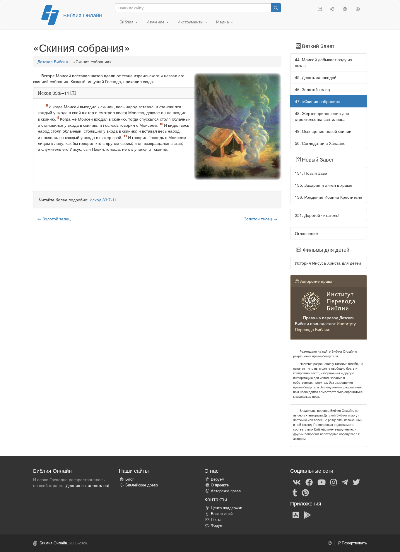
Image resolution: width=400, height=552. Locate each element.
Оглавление (306, 233)
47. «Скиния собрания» (317, 101)
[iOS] (296, 514)
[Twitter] (356, 481)
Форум (217, 525)
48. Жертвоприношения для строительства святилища (322, 116)
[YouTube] (321, 481)
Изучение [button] (156, 22)
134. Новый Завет (312, 173)
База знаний (222, 513)
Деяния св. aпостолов (87, 485)
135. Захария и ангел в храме (323, 185)
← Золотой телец (54, 219)
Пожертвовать (354, 543)
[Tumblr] (295, 492)
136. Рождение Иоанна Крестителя (328, 197)
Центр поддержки (226, 507)
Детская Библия (52, 61)
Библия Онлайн (82, 15)
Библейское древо (141, 485)
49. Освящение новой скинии (323, 131)
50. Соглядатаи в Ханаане (320, 143)
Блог (129, 479)
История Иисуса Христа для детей (328, 263)
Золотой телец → (260, 219)
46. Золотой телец (312, 89)
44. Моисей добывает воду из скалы (323, 62)
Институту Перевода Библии (325, 326)
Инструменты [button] (190, 22)
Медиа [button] (223, 22)
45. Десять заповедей (315, 77)
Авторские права (226, 490)
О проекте (220, 485)
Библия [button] (127, 22)
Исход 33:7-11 (103, 200)
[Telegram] (344, 481)
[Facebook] (309, 481)
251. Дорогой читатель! (317, 215)
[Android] (307, 514)
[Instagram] (333, 481)
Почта (216, 519)
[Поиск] (276, 7)
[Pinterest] (305, 492)
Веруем (217, 479)
